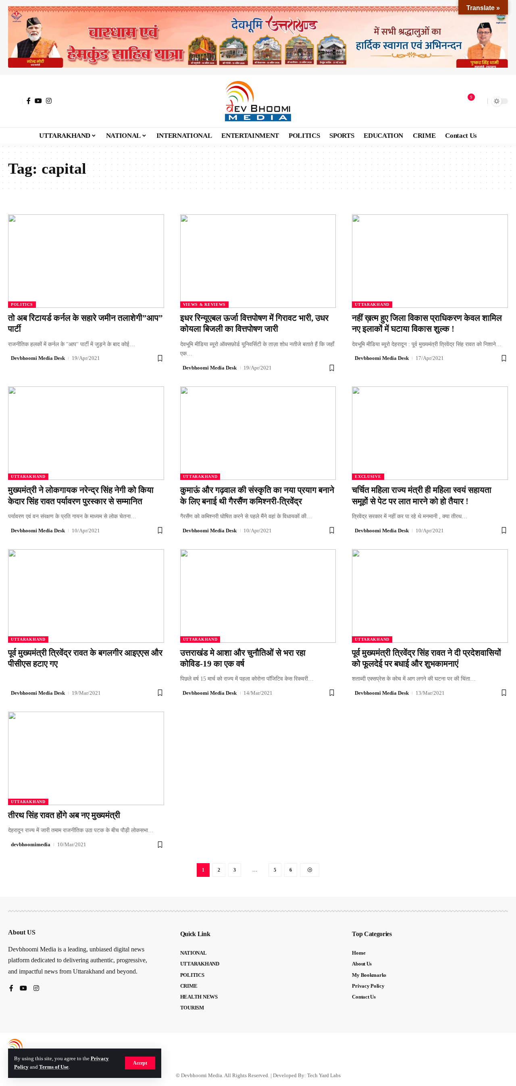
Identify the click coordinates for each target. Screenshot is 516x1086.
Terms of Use (54, 1067)
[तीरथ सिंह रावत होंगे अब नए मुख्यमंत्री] (86, 758)
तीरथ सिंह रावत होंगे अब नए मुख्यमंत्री (64, 815)
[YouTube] (38, 101)
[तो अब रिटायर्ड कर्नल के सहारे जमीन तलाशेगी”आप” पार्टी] (86, 261)
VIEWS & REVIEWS (204, 304)
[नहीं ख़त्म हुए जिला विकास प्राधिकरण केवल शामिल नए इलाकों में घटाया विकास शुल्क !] (430, 261)
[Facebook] (29, 101)
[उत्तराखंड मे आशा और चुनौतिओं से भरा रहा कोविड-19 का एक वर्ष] (258, 596)
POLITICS (22, 304)
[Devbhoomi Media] (258, 101)
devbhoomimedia (30, 844)
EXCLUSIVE (368, 476)
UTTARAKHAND (372, 304)
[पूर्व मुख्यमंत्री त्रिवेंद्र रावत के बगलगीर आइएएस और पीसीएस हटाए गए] (86, 596)
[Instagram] (49, 101)
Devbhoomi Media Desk (38, 358)
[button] (140, 1063)
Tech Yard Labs (324, 1075)
